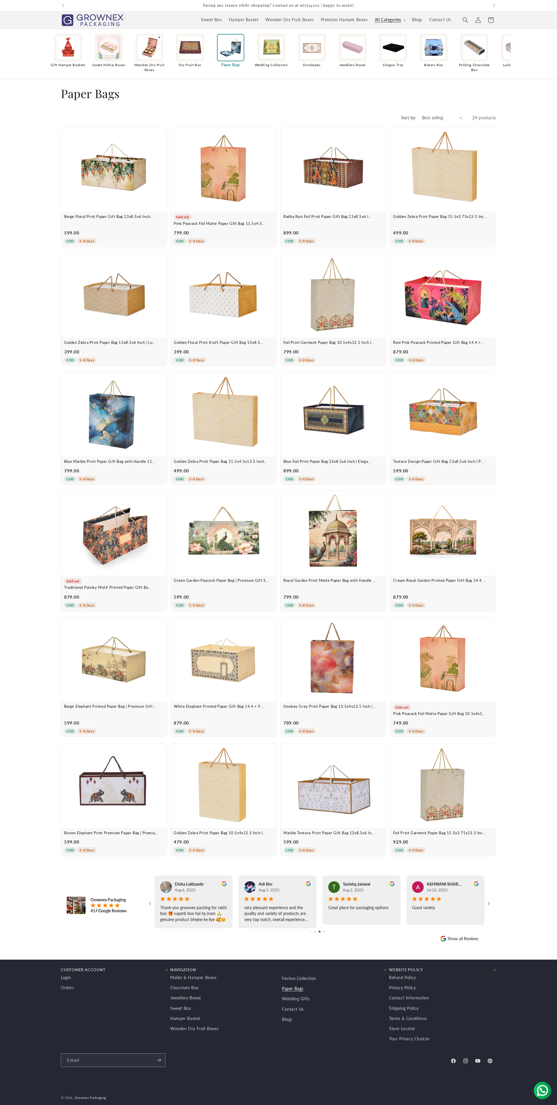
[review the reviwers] (224, 884)
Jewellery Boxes (185, 998)
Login (66, 977)
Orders (67, 987)
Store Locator (402, 1028)
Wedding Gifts (296, 998)
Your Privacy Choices (409, 1038)
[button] (390, 20)
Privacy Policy (402, 987)
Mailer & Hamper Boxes (193, 977)
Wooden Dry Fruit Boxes (194, 1028)
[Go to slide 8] (328, 931)
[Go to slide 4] (310, 931)
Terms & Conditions (408, 1018)
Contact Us (293, 1009)
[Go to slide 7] (324, 931)
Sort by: (408, 117)
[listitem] (68, 53)
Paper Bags (292, 988)
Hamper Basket (185, 1018)
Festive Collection (299, 978)
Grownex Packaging (90, 1097)
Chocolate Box (184, 987)
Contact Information (409, 998)
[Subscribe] (158, 1060)
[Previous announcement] (63, 5)
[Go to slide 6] (320, 932)
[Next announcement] (494, 5)
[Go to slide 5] (315, 931)
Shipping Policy (404, 1008)
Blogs (287, 1019)
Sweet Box (180, 1008)
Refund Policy (402, 977)
